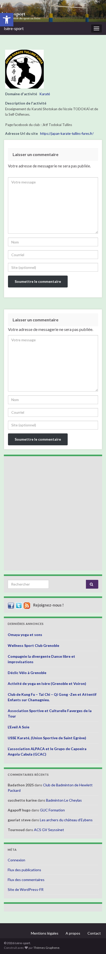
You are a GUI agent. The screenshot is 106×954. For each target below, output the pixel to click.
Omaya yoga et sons (25, 634)
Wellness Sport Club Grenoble (33, 645)
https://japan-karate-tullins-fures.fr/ (67, 133)
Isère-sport (14, 28)
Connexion (16, 860)
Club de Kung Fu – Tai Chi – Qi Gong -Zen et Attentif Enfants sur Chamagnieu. (52, 697)
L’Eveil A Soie (18, 727)
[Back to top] (94, 942)
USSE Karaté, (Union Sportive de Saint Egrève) (47, 738)
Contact (94, 933)
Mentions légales (44, 933)
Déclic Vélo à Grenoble (27, 672)
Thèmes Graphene (46, 948)
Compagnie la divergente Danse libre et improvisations (41, 659)
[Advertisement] (53, 513)
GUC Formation (52, 810)
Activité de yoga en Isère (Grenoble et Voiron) (47, 683)
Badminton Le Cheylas (64, 800)
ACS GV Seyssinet (49, 829)
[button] (6, 19)
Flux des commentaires (26, 879)
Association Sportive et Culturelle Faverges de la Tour (50, 713)
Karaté (44, 94)
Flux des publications (24, 870)
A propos (73, 933)
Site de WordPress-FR (25, 889)
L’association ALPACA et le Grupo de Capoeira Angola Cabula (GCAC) (47, 751)
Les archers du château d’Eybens (66, 820)
